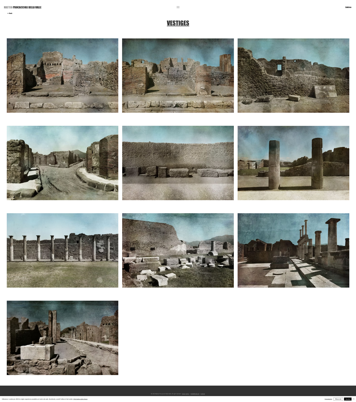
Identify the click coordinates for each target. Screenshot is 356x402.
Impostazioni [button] (328, 399)
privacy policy (185, 394)
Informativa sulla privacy (80, 399)
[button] (178, 7)
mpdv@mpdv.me (195, 394)
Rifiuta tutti (338, 399)
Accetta (348, 399)
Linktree (203, 394)
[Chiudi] (354, 399)
